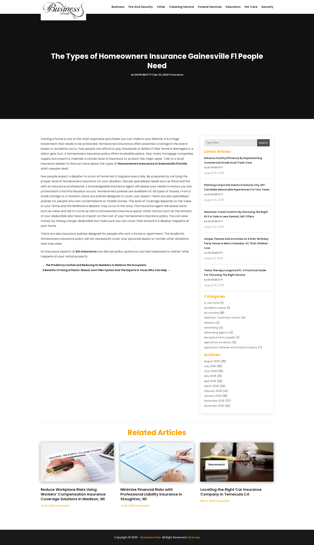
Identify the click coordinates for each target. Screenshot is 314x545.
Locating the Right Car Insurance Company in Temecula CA (231, 492)
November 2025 (214, 406)
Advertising (211, 327)
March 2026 (211, 386)
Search (263, 143)
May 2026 (210, 376)
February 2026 (213, 391)
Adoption (210, 323)
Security (267, 7)
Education (233, 7)
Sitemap (194, 537)
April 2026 (210, 381)
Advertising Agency (216, 332)
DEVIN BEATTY (143, 74)
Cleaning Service (181, 7)
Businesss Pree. (151, 537)
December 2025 (214, 401)
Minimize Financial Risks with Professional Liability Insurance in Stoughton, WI (151, 494)
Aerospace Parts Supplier (220, 337)
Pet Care (251, 7)
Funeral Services (210, 7)
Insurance (176, 74)
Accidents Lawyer (215, 308)
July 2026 (210, 366)
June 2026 (210, 371)
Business (118, 7)
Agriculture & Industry (218, 342)
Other (161, 7)
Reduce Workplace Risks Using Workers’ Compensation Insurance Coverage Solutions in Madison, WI (73, 494)
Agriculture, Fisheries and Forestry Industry (230, 347)
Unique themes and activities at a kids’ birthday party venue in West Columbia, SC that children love (236, 243)
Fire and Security (140, 7)
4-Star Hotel (212, 303)
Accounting (211, 313)
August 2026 (212, 361)
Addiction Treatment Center (222, 317)
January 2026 (212, 396)
